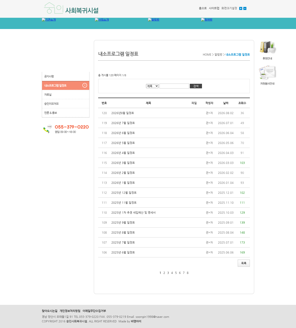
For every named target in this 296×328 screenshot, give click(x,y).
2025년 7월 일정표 (123, 242)
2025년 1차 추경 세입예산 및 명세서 (133, 212)
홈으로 (203, 8)
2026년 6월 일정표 (123, 132)
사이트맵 (214, 8)
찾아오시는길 (49, 310)
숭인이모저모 (51, 103)
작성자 (209, 103)
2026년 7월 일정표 (123, 122)
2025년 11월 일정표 (124, 202)
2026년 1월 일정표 (123, 182)
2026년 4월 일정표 (123, 152)
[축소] (244, 8)
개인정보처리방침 (70, 310)
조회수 (242, 103)
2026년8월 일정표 (122, 113)
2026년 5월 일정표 (123, 142)
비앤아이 (136, 321)
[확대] (240, 8)
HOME (207, 54)
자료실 (47, 94)
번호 (104, 103)
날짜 (225, 103)
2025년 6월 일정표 (123, 252)
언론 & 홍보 (50, 112)
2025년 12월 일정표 (124, 192)
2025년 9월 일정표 (123, 222)
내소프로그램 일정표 (55, 85)
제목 (148, 103)
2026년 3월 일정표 (123, 162)
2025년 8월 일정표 (123, 232)
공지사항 (49, 76)
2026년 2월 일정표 (123, 172)
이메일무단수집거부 (94, 310)
